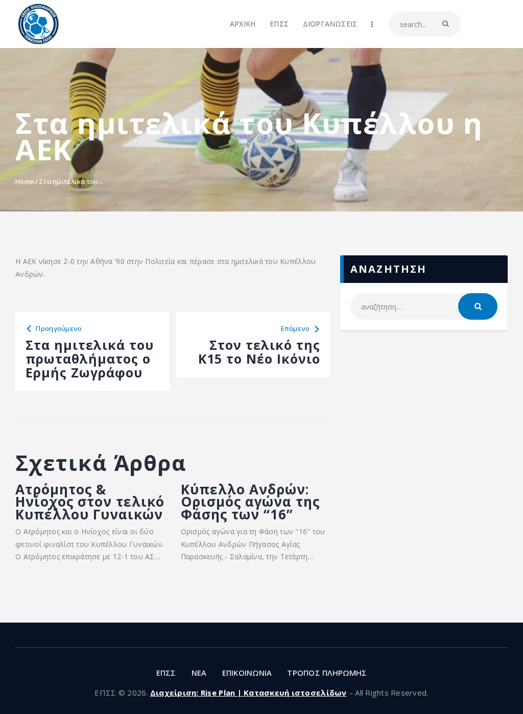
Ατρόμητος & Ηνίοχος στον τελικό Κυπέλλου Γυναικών (89, 501)
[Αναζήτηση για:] (423, 307)
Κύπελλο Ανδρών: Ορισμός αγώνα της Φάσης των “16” (250, 501)
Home (24, 181)
